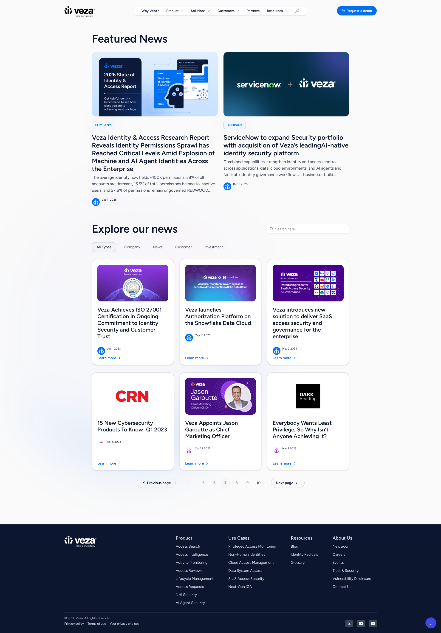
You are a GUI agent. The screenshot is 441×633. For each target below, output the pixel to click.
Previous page (159, 483)
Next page (284, 483)
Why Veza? (150, 11)
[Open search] (297, 11)
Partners (253, 11)
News (157, 247)
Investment (213, 247)
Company (132, 247)
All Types (103, 247)
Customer (183, 247)
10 (258, 483)
